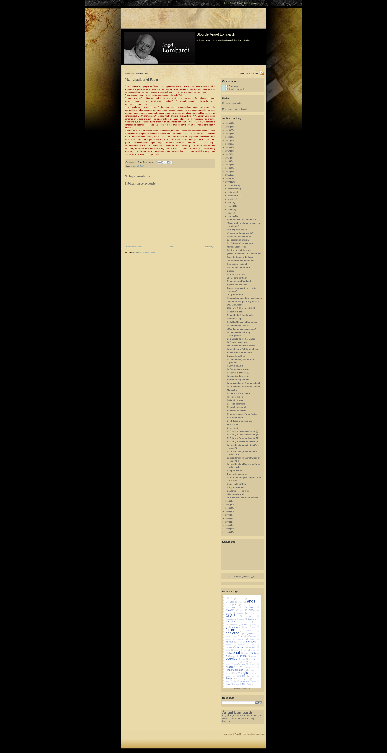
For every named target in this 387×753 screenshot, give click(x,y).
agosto (231, 199)
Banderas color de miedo (239, 491)
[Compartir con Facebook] (168, 162)
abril (230, 213)
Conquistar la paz (235, 318)
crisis (234, 615)
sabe (255, 670)
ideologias (243, 639)
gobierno (235, 633)
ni (228, 655)
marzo (231, 216)
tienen (249, 678)
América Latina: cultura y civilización (244, 298)
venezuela (246, 681)
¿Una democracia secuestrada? (241, 329)
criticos (253, 616)
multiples (255, 650)
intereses (252, 641)
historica (246, 636)
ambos (242, 602)
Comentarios (254, 3)
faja (248, 627)
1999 (227, 529)
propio (244, 664)
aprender (229, 605)
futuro (234, 630)
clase (254, 610)
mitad (246, 650)
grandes (253, 634)
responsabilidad (237, 670)
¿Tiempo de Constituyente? (240, 233)
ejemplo (229, 624)
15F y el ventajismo (236, 487)
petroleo (233, 658)
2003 (227, 518)
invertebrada (231, 644)
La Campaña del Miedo (238, 369)
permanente (254, 656)
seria (237, 673)
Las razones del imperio (238, 267)
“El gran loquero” (235, 294)
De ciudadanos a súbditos (239, 236)
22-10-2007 (139, 166)
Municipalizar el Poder (237, 247)
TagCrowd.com (245, 688)
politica (254, 659)
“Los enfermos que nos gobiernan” (243, 301)
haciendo (229, 636)
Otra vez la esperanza (237, 474)
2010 (227, 178)
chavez (232, 610)
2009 (227, 182)
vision (229, 684)
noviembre (233, 189)
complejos (230, 613)
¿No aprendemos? (235, 494)
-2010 (231, 598)
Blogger (251, 576)
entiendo (255, 624)
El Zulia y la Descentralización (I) (242, 431)
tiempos (241, 678)
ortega (244, 655)
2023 (227, 133)
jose (255, 644)
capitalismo (254, 605)
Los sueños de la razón (238, 376)
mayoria (254, 647)
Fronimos (233, 86)
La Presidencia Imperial (238, 240)
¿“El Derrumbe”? (235, 305)
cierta (243, 610)
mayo (231, 209)
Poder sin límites (235, 400)
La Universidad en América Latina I (243, 383)
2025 (227, 127)
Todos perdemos (235, 397)
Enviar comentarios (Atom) (147, 252)
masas (242, 647)
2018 (227, 151)
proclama (229, 664)
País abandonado (235, 417)
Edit (263, 3)
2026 (227, 123)
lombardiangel (241, 109)
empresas (237, 624)
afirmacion (254, 598)
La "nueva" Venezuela (237, 342)
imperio (254, 639)
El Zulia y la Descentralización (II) (243, 435)
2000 (227, 525)
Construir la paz (234, 312)
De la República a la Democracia (242, 322)
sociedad (243, 676)
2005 (227, 511)
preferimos (237, 661)
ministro (238, 650)
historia (237, 636)
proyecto (254, 664)
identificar (255, 636)
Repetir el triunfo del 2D (238, 373)
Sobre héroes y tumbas (238, 379)
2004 (227, 515)
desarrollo (253, 619)
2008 (227, 501)
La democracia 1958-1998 (238, 325)
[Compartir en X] (165, 162)
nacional (234, 652)
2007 (227, 505)
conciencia (242, 613)
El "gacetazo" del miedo (238, 393)
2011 (227, 175)
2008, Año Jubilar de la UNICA (241, 308)
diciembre (233, 185)
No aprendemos (234, 471)
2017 (227, 154)
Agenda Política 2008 (237, 285)
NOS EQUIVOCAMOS (237, 229)
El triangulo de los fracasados (241, 339)
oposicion (235, 656)
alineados (231, 602)
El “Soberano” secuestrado (240, 243)
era (228, 627)
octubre (232, 192)
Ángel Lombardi (236, 89)
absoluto (242, 598)
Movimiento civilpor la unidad (241, 346)
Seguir (233, 3)
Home (226, 3)
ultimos (236, 681)
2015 (227, 161)
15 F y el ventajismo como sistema (243, 498)
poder (245, 659)
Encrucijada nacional (237, 264)
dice (243, 622)
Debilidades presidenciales (239, 421)
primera (246, 662)
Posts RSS (242, 3)
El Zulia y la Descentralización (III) (243, 438)
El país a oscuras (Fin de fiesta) (242, 414)
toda (256, 678)
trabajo (229, 681)
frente (255, 627)
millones (229, 650)
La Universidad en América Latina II (243, 386)
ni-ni (255, 653)
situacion (255, 673)
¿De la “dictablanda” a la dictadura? (244, 254)
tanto (255, 676)
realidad (252, 667)
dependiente (232, 619)
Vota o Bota (232, 424)
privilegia (255, 661)
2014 (227, 164)
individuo (241, 642)
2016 (227, 158)
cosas (254, 613)
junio (230, 206)
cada (237, 604)
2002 (227, 522)
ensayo (246, 624)
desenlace (233, 621)
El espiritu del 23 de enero (239, 353)
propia (237, 664)
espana (238, 627)
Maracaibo (232, 390)
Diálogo (230, 271)
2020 (227, 144)
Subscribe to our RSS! (249, 73)
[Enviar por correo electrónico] (159, 162)
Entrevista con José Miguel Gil (241, 220)
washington (238, 684)
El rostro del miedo (236, 404)
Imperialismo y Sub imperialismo (243, 349)
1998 (227, 532)
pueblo (234, 667)
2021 (227, 140)
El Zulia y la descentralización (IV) (243, 442)
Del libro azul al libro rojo (239, 250)
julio (230, 202)
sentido (230, 673)
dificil (250, 622)
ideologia (230, 639)
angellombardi (237, 103)
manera (231, 647)
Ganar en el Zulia (235, 366)
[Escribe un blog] (162, 162)
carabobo (252, 607)
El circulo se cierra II (237, 411)
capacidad (246, 605)
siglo (246, 673)
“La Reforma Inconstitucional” (241, 260)
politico (229, 661)
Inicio (172, 246)
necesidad (247, 653)
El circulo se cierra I (236, 407)
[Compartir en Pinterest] (170, 162)
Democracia (232, 428)
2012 (227, 171)
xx (245, 683)
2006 (227, 508)
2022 (227, 137)
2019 (227, 147)
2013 (227, 168)
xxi (250, 684)
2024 (227, 130)
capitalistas (233, 607)
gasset (253, 630)
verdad (255, 681)
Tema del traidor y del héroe (240, 257)
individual (231, 642)
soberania (230, 676)
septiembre (233, 196)
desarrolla (243, 619)
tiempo (231, 678)
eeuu (256, 622)
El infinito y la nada (236, 274)
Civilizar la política (236, 356)
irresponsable (243, 644)
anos (253, 601)
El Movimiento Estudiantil (239, 281)
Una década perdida (236, 484)
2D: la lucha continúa (237, 278)
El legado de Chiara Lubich (240, 315)
